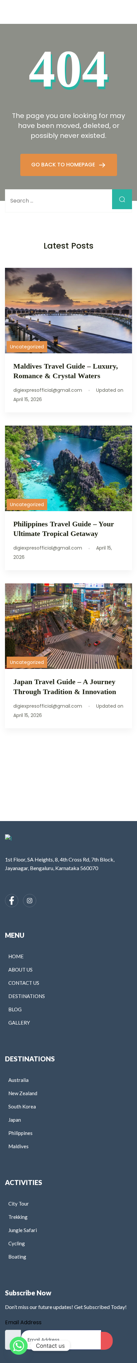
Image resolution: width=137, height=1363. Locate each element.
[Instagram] (29, 900)
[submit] (107, 1341)
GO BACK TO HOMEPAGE (63, 164)
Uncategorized (27, 346)
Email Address (23, 1322)
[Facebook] (11, 900)
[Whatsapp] (19, 1346)
